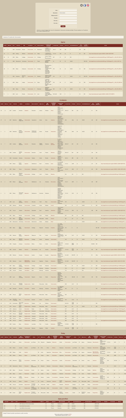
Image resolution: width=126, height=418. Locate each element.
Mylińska (94, 370)
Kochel (52, 205)
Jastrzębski (27, 288)
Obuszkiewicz (27, 210)
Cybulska (52, 328)
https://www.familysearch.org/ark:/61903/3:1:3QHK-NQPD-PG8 (113, 163)
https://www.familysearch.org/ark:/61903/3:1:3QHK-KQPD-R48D (113, 249)
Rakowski (26, 377)
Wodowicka (53, 261)
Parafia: (56, 18)
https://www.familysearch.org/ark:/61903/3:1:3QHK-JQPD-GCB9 (113, 169)
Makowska (54, 342)
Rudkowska (27, 255)
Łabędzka (26, 110)
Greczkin (26, 144)
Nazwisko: (55, 12)
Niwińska (26, 201)
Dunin (52, 163)
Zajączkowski (27, 384)
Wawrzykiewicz (55, 352)
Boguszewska (53, 255)
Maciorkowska (95, 355)
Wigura (26, 355)
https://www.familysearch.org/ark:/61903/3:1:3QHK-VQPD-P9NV (101, 53)
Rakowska (67, 377)
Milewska (52, 152)
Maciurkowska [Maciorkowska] (96, 352)
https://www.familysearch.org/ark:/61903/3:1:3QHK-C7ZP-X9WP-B (101, 94)
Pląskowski (27, 239)
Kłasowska (54, 373)
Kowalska (53, 227)
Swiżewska (53, 158)
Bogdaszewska (27, 284)
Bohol (52, 221)
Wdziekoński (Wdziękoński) (27, 261)
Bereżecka (27, 303)
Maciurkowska (95, 342)
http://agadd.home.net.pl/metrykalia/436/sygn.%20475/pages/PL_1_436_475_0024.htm (105, 68)
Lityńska (66, 392)
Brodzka (52, 218)
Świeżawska (53, 131)
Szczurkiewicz (55, 377)
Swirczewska (95, 366)
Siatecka (66, 388)
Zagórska (26, 163)
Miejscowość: (54, 15)
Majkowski (27, 193)
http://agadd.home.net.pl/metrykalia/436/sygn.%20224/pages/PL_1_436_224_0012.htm (105, 76)
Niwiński (26, 347)
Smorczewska (30, 49)
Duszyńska (54, 355)
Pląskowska (27, 265)
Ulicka (52, 110)
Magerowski (27, 235)
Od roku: (56, 20)
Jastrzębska (27, 268)
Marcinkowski (27, 227)
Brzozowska (53, 181)
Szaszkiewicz (27, 243)
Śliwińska (26, 249)
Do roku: (56, 23)
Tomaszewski (27, 277)
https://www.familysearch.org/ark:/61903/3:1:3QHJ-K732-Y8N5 (113, 255)
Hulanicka (54, 381)
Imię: (56, 10)
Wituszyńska (54, 360)
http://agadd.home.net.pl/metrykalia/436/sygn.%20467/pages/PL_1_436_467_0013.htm (105, 57)
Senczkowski (27, 299)
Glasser (26, 181)
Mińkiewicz (27, 324)
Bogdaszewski (27, 294)
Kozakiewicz (27, 370)
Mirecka (53, 347)
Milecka (52, 169)
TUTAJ (70, 414)
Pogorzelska (95, 392)
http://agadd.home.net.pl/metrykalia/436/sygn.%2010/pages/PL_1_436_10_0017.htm (105, 61)
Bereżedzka (27, 308)
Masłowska (53, 324)
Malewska (95, 373)
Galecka (53, 384)
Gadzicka (53, 120)
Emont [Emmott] (52, 144)
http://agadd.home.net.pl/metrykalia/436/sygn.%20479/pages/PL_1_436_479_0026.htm (105, 82)
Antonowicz (95, 388)
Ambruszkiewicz (68, 366)
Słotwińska (53, 210)
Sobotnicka (54, 370)
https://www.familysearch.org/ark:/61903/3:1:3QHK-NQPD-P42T (113, 210)
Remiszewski (27, 342)
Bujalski (26, 381)
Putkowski (26, 366)
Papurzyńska (53, 277)
